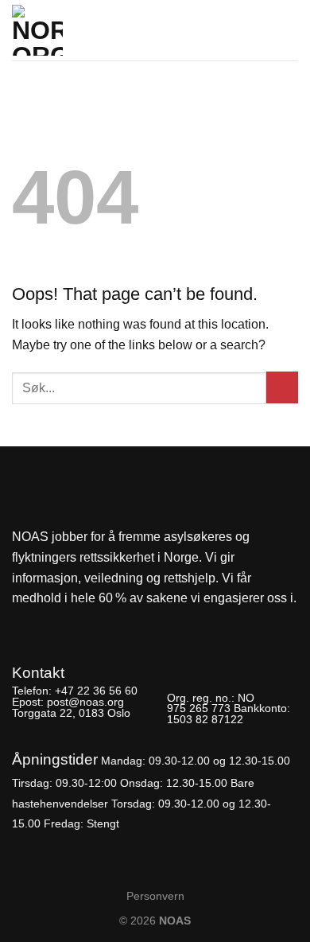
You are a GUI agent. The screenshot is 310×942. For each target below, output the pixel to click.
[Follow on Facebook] (25, 623)
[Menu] (288, 25)
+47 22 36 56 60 (96, 690)
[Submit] (282, 387)
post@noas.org (85, 701)
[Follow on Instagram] (51, 623)
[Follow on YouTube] (78, 623)
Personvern (155, 895)
